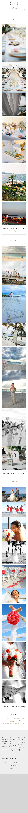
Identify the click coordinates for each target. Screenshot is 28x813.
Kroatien (16, 720)
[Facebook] (3, 762)
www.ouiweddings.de (16, 751)
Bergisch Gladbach (19, 718)
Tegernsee (16, 723)
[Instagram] (5, 762)
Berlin (11, 718)
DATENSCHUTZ (14, 765)
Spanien (20, 721)
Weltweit (22, 723)
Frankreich (6, 720)
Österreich (8, 721)
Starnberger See (7, 723)
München (22, 720)
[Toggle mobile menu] (25, 10)
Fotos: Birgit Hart (15, 231)
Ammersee (6, 718)
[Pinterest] (8, 762)
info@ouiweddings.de (16, 750)
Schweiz (14, 721)
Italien (11, 720)
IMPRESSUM (13, 762)
